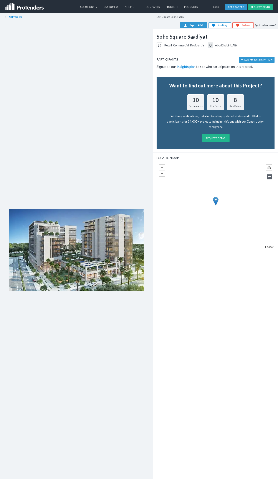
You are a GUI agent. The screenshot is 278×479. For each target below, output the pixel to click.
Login (216, 6)
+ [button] (162, 168)
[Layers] (269, 168)
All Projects (15, 16)
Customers (111, 6)
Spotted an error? (265, 25)
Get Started (236, 7)
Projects (172, 6)
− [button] (162, 173)
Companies (153, 6)
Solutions (87, 6)
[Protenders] (25, 5)
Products (191, 6)
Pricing (129, 6)
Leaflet (269, 247)
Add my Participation (258, 59)
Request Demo (260, 7)
